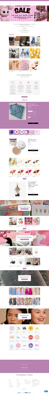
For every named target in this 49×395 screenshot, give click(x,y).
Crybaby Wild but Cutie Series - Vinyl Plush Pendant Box (28, 225)
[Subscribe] (29, 371)
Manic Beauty (29, 349)
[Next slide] (26, 22)
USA (35, 135)
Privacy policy (23, 393)
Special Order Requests (31, 26)
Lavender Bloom (34, 112)
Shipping (29, 144)
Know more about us (24, 27)
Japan (14, 135)
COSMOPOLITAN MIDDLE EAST (26, 30)
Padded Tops (10, 59)
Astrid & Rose (18, 393)
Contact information (32, 393)
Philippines (26, 135)
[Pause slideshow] (27, 22)
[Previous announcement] (9, 0)
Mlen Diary (20, 71)
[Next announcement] (40, 0)
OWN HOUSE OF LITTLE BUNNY (24, 239)
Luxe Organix (23, 349)
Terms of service (26, 393)
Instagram (38, 88)
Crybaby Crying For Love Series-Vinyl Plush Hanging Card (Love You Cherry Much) (20, 225)
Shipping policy (29, 393)
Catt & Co (31, 59)
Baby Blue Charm (30, 111)
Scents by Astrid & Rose (11, 71)
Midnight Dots (34, 113)
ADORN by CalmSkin (11, 332)
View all (24, 178)
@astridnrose (23, 375)
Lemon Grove (30, 113)
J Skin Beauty (11, 349)
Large (34, 117)
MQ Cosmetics (36, 349)
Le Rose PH (17, 349)
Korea (20, 135)
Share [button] (29, 126)
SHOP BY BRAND (24, 317)
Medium (32, 117)
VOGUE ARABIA (21, 30)
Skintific (31, 71)
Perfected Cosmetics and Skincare (23, 59)
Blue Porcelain (34, 111)
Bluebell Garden (30, 112)
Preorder (23, 26)
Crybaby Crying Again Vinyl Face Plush (12, 225)
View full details (36, 126)
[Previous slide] (21, 22)
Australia (10, 135)
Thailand (31, 135)
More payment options (33, 124)
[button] (15, 3)
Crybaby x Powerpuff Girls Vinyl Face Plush (36, 225)
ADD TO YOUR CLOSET (24, 279)
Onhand (21, 26)
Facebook (35, 88)
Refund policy (20, 393)
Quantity (28, 118)
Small (29, 117)
